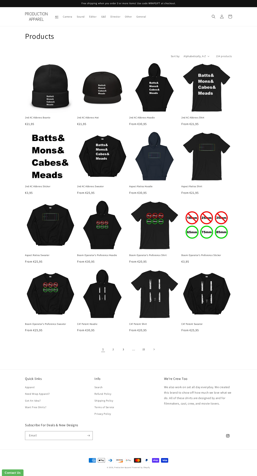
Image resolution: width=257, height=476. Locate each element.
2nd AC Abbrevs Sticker (37, 186)
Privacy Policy (102, 413)
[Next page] (154, 349)
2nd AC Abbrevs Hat (88, 117)
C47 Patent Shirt (138, 324)
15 (143, 349)
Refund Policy (102, 394)
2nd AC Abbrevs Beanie (37, 117)
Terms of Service (104, 407)
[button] (213, 16)
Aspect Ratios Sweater (37, 255)
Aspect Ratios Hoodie (141, 186)
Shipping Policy (103, 400)
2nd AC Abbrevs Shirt (192, 117)
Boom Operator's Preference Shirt (148, 255)
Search (98, 387)
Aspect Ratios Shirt (191, 186)
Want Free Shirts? (35, 407)
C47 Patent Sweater (192, 324)
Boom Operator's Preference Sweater (45, 324)
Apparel (30, 387)
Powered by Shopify (141, 467)
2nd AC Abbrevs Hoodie (142, 117)
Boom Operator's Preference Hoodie (97, 255)
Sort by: (175, 56)
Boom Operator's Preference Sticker (201, 255)
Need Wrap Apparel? (37, 394)
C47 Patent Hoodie (87, 324)
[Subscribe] (88, 435)
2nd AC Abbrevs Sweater (90, 186)
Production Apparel (123, 467)
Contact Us (13, 472)
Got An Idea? (33, 400)
